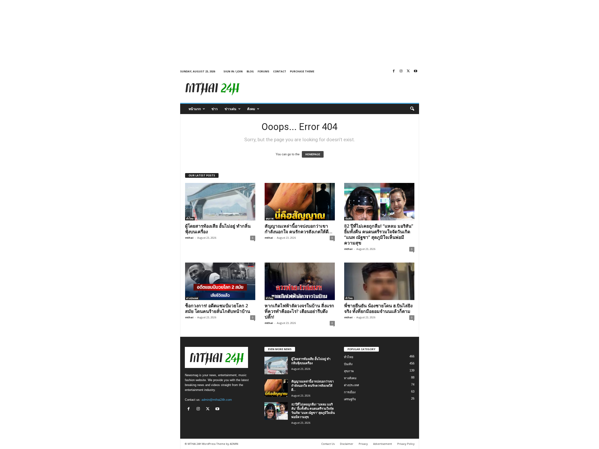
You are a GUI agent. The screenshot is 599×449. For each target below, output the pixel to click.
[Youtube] (415, 71)
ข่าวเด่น (230, 109)
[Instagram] (401, 71)
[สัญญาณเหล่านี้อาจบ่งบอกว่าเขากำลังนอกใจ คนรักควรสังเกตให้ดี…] (300, 201)
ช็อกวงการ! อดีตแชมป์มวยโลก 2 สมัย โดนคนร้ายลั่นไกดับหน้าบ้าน (217, 308)
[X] (408, 71)
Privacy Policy (406, 443)
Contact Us (328, 443)
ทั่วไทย (190, 218)
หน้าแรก (195, 109)
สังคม (251, 109)
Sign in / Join (233, 71)
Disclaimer (346, 443)
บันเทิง (348, 218)
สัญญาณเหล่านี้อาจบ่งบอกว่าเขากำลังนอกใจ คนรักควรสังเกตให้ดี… (298, 229)
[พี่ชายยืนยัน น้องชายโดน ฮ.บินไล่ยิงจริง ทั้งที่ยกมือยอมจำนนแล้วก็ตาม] (379, 281)
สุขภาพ (270, 218)
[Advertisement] (140, 33)
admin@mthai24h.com (216, 399)
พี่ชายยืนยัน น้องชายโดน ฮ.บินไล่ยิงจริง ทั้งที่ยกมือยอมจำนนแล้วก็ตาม (378, 308)
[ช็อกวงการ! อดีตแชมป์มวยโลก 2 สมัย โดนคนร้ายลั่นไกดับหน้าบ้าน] (220, 281)
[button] (412, 109)
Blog (250, 71)
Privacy (363, 443)
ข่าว (215, 109)
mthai (189, 237)
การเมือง (349, 392)
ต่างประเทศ (192, 298)
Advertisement (382, 443)
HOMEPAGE (312, 154)
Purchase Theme (302, 71)
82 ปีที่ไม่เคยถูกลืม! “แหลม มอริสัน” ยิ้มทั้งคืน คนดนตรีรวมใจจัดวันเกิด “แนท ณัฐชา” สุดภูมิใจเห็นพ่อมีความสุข (378, 234)
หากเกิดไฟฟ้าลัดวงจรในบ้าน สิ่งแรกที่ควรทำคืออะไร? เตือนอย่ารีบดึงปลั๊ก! (299, 311)
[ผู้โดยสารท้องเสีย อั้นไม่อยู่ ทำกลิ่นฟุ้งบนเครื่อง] (220, 201)
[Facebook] (394, 71)
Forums (263, 71)
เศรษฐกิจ (350, 399)
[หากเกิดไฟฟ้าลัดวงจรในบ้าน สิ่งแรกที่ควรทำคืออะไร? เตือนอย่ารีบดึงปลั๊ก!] (300, 281)
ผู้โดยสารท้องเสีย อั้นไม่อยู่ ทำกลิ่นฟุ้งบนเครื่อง (218, 229)
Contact (279, 71)
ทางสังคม (350, 378)
